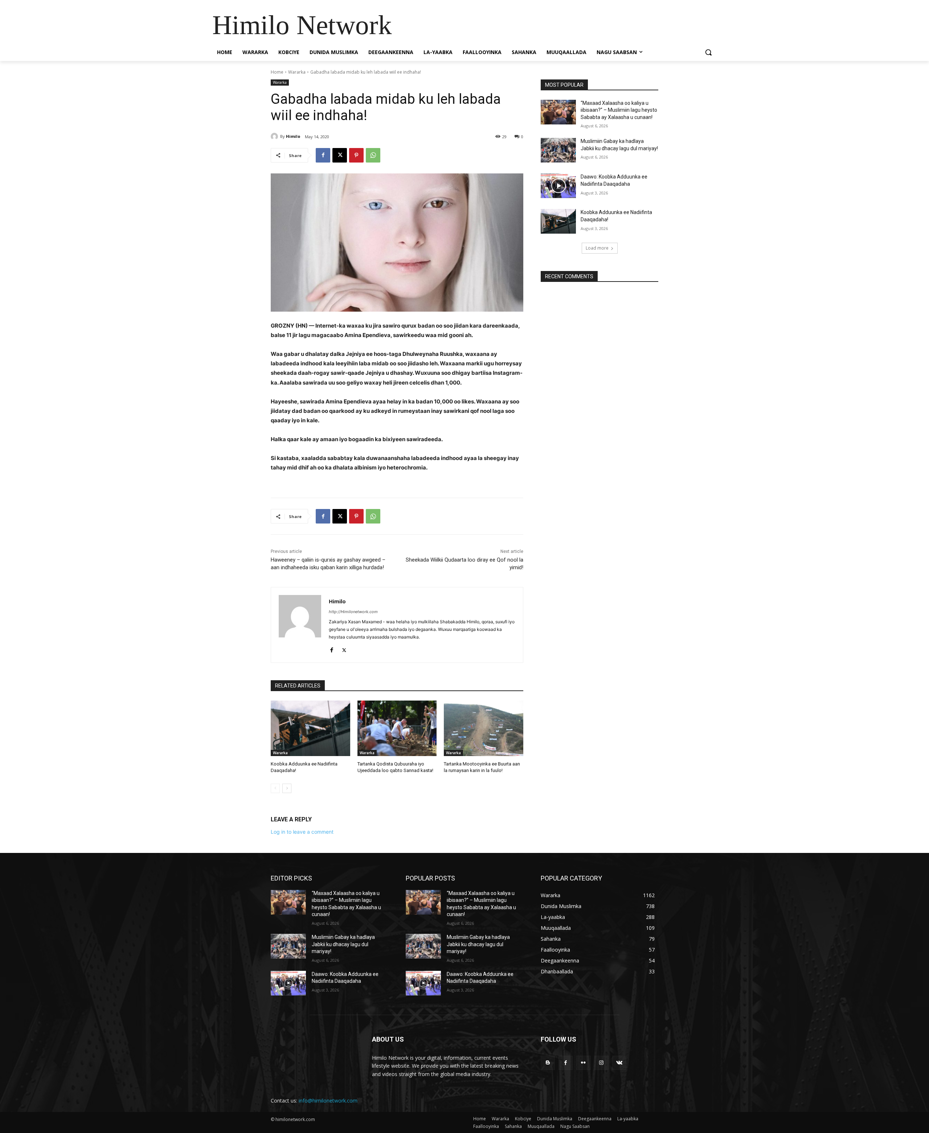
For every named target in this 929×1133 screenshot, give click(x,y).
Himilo (293, 136)
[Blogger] (548, 1063)
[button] (708, 52)
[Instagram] (601, 1063)
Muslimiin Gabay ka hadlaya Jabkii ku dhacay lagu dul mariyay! (343, 944)
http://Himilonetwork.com (353, 611)
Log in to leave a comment (302, 832)
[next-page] (286, 788)
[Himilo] (275, 136)
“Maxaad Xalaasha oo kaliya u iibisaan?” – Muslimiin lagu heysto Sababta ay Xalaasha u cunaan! (619, 110)
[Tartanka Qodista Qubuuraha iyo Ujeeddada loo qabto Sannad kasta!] (397, 728)
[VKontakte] (619, 1063)
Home (277, 72)
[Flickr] (583, 1063)
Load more (597, 248)
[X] (339, 155)
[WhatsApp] (373, 155)
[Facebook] (323, 155)
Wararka (297, 72)
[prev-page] (275, 788)
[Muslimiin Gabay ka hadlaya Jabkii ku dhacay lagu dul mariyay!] (558, 150)
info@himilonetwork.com (328, 1100)
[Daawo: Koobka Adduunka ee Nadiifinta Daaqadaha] (558, 185)
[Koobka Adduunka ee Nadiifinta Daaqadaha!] (310, 728)
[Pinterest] (356, 155)
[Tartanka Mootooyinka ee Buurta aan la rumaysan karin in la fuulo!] (483, 728)
